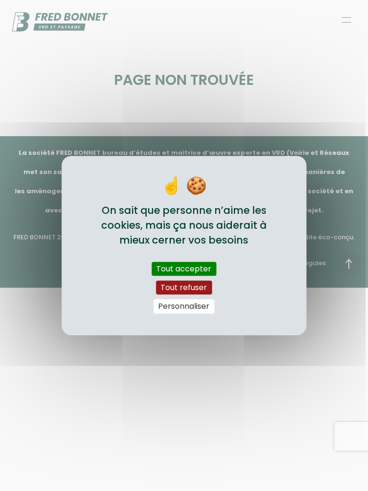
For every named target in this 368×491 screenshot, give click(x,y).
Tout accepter (183, 268)
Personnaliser (183, 306)
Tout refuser (184, 287)
